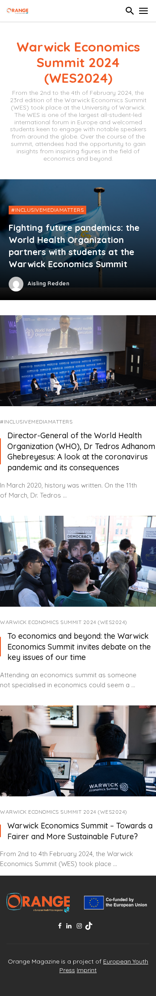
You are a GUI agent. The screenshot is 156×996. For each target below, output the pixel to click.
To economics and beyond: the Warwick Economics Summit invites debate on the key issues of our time (79, 646)
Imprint (87, 970)
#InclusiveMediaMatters (36, 421)
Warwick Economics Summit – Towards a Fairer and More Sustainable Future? (80, 831)
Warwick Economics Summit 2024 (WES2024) (63, 622)
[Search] (130, 11)
